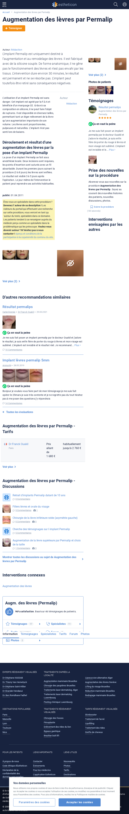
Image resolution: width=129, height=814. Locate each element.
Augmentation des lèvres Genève (100, 682)
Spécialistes (48, 634)
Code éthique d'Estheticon (15, 765)
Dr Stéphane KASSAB (13, 678)
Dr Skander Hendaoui (13, 691)
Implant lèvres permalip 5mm (26, 360)
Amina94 (7, 365)
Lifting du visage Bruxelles (97, 686)
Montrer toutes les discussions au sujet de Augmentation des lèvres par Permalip (39, 559)
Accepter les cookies (79, 802)
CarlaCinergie (9, 312)
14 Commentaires (13, 403)
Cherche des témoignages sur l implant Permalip (41, 529)
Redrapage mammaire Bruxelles (100, 695)
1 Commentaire (22, 548)
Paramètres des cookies (34, 802)
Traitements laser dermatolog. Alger (61, 690)
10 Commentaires (13, 349)
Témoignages (29, 634)
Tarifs (63, 634)
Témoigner (15, 28)
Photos (85, 634)
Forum (74, 634)
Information (10, 634)
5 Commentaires (23, 510)
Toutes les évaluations (19, 412)
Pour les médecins (42, 770)
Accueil (6, 12)
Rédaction (16, 49)
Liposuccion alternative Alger (99, 678)
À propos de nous (11, 761)
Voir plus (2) (11, 281)
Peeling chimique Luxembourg (58, 702)
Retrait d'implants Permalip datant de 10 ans (39, 495)
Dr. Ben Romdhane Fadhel (15, 695)
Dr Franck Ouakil (26, 312)
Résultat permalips (18, 307)
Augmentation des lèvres (17, 586)
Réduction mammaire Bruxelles (100, 691)
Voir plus (8, 466)
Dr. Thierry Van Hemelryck (15, 682)
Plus (77, 345)
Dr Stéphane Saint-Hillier (14, 686)
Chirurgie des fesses (53, 718)
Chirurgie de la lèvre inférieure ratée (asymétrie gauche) (45, 517)
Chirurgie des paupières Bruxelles (59, 685)
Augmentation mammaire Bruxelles (60, 681)
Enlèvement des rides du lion (57, 727)
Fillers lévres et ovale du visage (31, 506)
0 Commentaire (22, 499)
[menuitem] (11, 635)
